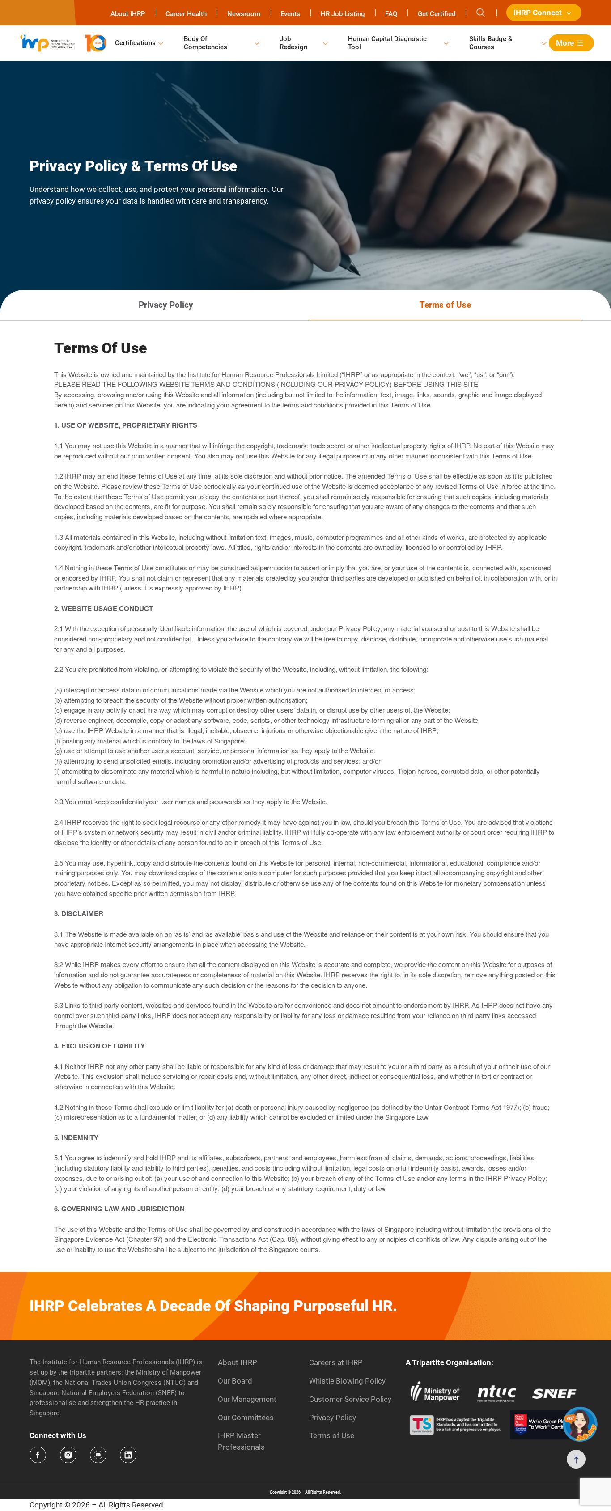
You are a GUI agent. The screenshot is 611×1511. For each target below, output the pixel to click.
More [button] (565, 42)
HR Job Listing (343, 14)
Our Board (235, 1380)
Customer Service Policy (350, 1399)
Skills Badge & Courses (491, 43)
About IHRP (127, 14)
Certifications (135, 43)
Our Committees (246, 1417)
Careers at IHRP (336, 1362)
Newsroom (243, 14)
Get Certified (436, 14)
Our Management (247, 1399)
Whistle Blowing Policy (347, 1380)
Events (290, 14)
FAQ (391, 14)
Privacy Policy (332, 1417)
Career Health (186, 14)
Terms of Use (331, 1435)
